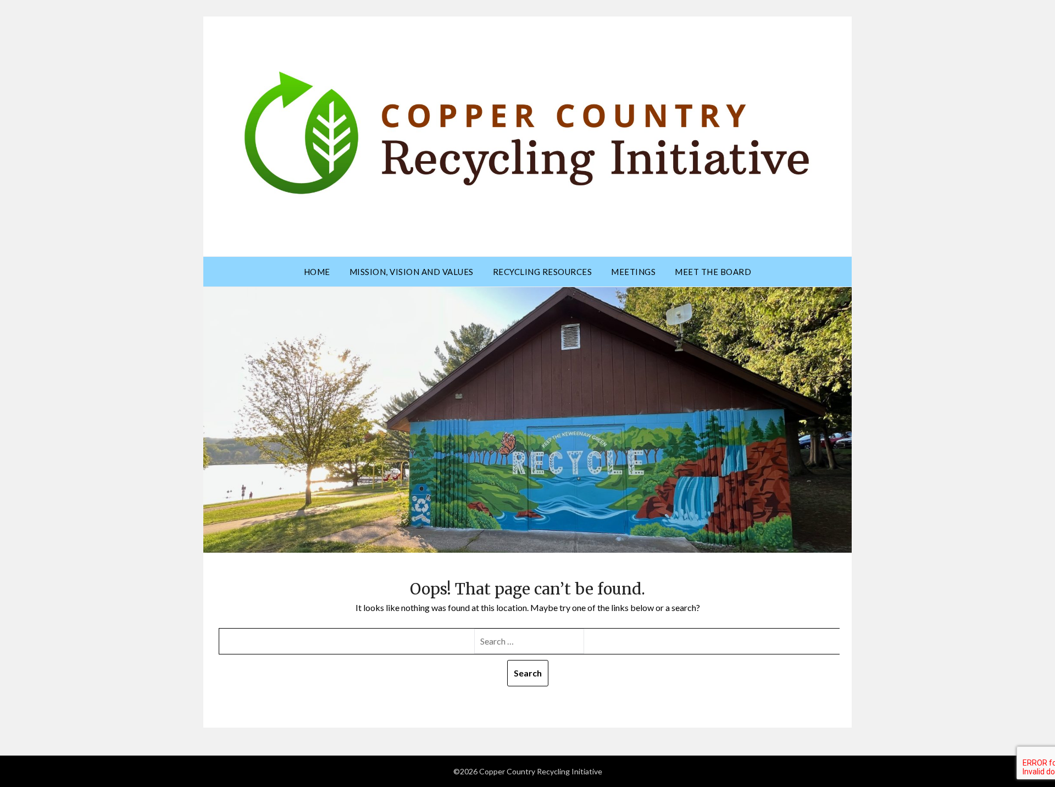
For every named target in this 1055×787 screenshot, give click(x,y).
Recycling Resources (542, 272)
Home (317, 272)
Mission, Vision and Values (411, 272)
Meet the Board (713, 272)
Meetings (633, 272)
